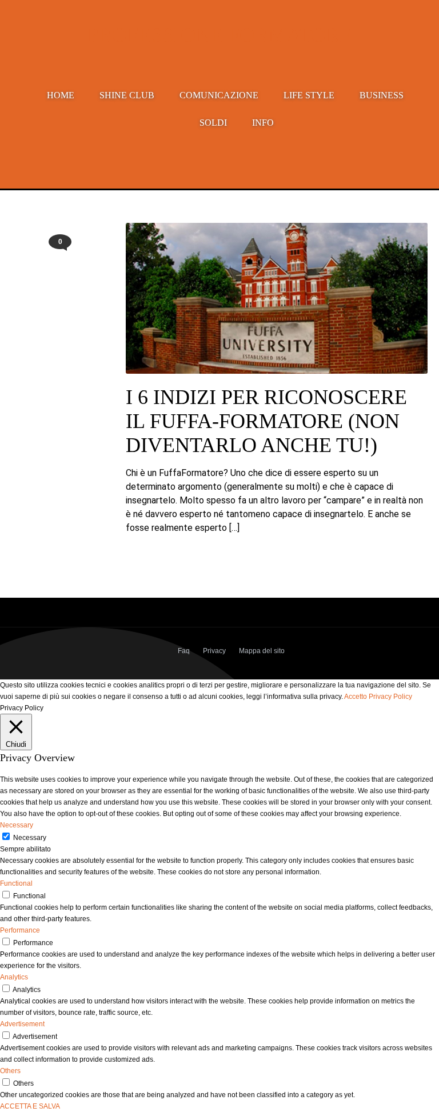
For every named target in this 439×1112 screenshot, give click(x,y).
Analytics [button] (14, 977)
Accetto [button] (355, 697)
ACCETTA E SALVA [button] (30, 1106)
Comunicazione (218, 95)
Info (263, 122)
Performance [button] (20, 930)
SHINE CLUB (126, 95)
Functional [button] (16, 883)
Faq (184, 651)
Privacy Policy (390, 697)
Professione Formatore (219, 34)
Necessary (29, 838)
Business (382, 95)
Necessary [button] (16, 825)
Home (60, 95)
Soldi (213, 122)
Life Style (309, 95)
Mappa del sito (262, 651)
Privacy (214, 651)
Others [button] (10, 1071)
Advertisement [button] (22, 1024)
